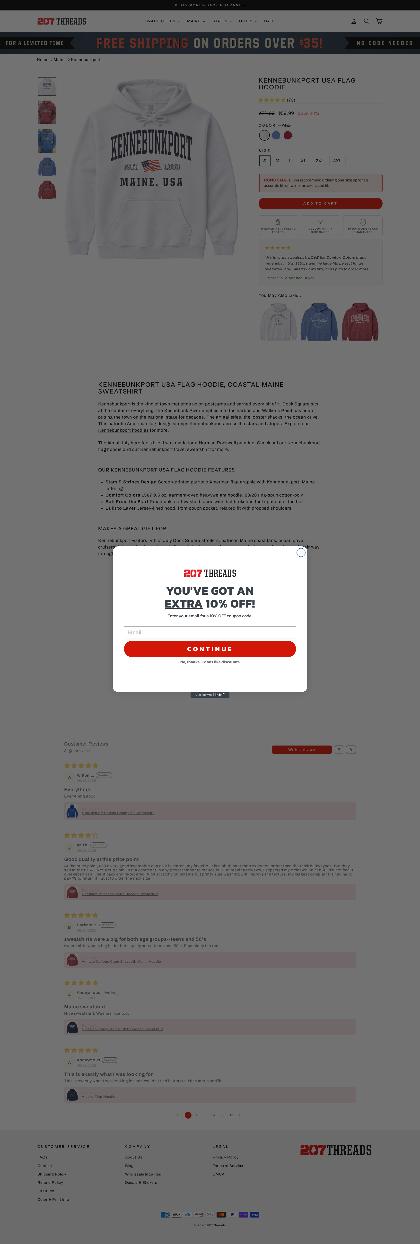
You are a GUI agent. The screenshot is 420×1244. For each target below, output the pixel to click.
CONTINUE (210, 649)
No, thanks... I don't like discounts (210, 662)
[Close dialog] (301, 552)
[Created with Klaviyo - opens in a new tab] (210, 695)
